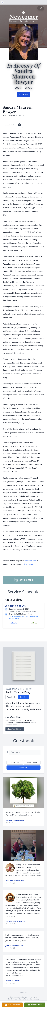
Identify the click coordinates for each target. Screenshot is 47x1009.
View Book (11, 697)
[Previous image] (5, 845)
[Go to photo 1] (22, 859)
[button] (23, 792)
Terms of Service (29, 999)
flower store (28, 564)
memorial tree (30, 560)
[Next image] (42, 845)
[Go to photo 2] (24, 859)
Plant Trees (33, 623)
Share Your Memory (14, 729)
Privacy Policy (17, 999)
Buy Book (23, 697)
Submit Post (23, 768)
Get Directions (13, 623)
